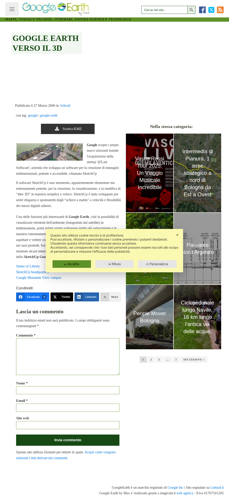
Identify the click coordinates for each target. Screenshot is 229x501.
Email (22, 401)
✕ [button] (177, 235)
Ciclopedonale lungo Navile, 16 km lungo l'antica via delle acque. (197, 317)
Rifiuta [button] (116, 264)
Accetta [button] (73, 264)
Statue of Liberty (28, 266)
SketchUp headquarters (32, 272)
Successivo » (194, 359)
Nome (22, 383)
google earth (48, 115)
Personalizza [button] (159, 264)
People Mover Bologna (149, 317)
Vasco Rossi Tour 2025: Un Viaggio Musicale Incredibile (149, 173)
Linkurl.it (217, 487)
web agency (184, 493)
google (33, 115)
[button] (68, 129)
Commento (26, 335)
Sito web (22, 418)
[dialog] (114, 250)
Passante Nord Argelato (197, 248)
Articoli (65, 105)
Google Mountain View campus (38, 277)
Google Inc (175, 487)
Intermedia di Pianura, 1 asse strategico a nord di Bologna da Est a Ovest (197, 172)
